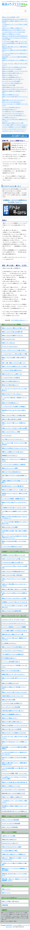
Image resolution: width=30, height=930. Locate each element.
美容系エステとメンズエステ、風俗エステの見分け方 (14, 494)
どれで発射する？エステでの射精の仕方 (13, 111)
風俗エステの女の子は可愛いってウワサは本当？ (14, 542)
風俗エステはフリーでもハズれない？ (12, 394)
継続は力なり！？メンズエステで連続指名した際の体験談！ (14, 869)
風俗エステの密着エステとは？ (10, 94)
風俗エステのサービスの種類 (10, 527)
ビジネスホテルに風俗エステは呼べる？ (13, 562)
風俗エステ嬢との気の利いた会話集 (11, 419)
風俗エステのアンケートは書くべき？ (12, 374)
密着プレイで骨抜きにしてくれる (11, 34)
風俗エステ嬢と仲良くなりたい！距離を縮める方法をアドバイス (14, 763)
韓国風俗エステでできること (10, 455)
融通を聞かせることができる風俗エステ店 (13, 30)
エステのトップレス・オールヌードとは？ (13, 131)
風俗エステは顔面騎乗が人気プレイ (11, 77)
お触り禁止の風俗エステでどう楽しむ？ (13, 79)
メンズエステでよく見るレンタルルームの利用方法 (14, 567)
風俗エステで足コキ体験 (8, 85)
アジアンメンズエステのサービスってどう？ (14, 129)
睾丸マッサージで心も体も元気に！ (11, 102)
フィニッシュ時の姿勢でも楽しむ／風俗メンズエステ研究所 (15, 1)
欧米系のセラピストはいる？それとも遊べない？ (14, 411)
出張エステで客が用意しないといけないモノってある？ (14, 584)
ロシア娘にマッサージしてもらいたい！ (13, 439)
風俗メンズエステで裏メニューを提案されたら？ (14, 423)
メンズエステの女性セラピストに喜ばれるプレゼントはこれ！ (14, 753)
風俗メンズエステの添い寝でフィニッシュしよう (14, 678)
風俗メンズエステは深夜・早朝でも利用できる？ (14, 358)
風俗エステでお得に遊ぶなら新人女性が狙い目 (14, 36)
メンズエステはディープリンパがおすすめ (13, 32)
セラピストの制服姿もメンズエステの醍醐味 (14, 127)
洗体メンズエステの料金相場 (10, 827)
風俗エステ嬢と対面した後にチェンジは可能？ (14, 589)
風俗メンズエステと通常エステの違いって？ (14, 328)
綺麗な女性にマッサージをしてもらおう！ (13, 100)
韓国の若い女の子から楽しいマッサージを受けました (14, 874)
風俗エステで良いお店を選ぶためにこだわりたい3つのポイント (14, 517)
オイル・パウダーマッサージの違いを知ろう (14, 350)
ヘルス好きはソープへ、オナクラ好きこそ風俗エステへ (14, 801)
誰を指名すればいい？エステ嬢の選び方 (13, 486)
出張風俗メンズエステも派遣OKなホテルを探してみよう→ (15, 201)
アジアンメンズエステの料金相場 (11, 823)
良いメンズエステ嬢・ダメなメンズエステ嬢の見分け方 (14, 443)
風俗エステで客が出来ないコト (10, 385)
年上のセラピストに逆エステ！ (10, 843)
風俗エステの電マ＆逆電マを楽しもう (12, 73)
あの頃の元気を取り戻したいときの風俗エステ (14, 19)
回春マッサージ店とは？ (8, 342)
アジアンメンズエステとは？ (10, 346)
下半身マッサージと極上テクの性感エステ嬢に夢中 (14, 864)
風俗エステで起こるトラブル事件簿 (11, 69)
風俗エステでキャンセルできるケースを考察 (14, 598)
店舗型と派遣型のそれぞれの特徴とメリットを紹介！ (14, 481)
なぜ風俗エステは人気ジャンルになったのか (14, 507)
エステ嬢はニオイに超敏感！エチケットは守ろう (14, 512)
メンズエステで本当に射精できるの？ (12, 370)
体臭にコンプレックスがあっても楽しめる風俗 (14, 428)
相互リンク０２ (6, 892)
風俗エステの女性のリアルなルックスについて (14, 448)
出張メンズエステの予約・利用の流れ (12, 575)
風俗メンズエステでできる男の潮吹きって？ (14, 115)
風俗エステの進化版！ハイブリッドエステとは (14, 71)
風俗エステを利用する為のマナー (11, 381)
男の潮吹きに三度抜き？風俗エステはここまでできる (14, 806)
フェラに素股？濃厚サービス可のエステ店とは (14, 125)
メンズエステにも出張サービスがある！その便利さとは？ (14, 606)
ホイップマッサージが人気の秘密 (11, 81)
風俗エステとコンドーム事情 (10, 468)
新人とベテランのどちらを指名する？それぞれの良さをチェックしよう (14, 536)
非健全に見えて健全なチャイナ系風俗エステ (14, 854)
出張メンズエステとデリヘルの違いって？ (13, 558)
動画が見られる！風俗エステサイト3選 (12, 123)
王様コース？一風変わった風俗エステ (12, 28)
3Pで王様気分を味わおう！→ (19, 320)
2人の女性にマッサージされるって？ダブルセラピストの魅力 (14, 777)
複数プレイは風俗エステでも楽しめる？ (13, 451)
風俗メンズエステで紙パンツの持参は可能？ (14, 415)
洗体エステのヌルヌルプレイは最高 (11, 847)
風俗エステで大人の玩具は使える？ (11, 471)
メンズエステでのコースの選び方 (11, 377)
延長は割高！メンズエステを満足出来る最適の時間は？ (14, 747)
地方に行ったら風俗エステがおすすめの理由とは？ (14, 758)
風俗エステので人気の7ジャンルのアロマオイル (14, 503)
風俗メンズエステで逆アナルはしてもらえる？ (14, 89)
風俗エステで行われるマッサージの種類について (14, 742)
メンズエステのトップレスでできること (13, 113)
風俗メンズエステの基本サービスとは (12, 335)
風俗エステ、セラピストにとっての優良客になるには (14, 460)
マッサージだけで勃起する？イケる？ (12, 546)
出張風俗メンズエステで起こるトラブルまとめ (14, 602)
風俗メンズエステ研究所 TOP (10, 17)
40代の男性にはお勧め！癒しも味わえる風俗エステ (15, 531)
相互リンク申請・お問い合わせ (10, 901)
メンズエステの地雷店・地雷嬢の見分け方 (13, 498)
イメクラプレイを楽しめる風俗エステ (12, 83)
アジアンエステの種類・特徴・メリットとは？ (14, 41)
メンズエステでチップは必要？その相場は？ (14, 406)
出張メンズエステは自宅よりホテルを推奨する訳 (14, 593)
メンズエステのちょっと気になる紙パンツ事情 (14, 354)
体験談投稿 (5, 905)
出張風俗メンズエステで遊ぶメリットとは (13, 555)
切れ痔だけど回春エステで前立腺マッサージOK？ (14, 687)
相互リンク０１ (6, 889)
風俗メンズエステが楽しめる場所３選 (12, 331)
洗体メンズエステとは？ (8, 339)
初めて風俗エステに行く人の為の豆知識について (14, 476)
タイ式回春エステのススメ (9, 117)
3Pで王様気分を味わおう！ (9, 109)
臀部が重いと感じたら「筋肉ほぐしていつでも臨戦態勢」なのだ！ (14, 879)
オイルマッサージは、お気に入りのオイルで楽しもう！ (14, 737)
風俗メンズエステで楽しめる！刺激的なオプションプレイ (14, 638)
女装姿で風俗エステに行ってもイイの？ (13, 87)
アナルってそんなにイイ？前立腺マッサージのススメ (14, 666)
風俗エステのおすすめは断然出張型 (11, 611)
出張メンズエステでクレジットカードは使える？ (14, 579)
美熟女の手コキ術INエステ (9, 839)
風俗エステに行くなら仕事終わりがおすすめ (14, 67)
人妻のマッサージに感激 (8, 835)
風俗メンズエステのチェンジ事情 (11, 431)
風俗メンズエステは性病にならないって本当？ (14, 366)
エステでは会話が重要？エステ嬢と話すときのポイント (14, 768)
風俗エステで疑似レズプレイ (10, 75)
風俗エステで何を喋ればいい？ (10, 403)
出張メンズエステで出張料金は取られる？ (13, 571)
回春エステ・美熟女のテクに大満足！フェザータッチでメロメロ (14, 858)
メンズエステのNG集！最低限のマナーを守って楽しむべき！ (15, 522)
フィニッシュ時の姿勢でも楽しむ (11, 107)
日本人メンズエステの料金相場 (10, 819)
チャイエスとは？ (7, 435)
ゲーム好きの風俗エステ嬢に (10, 850)
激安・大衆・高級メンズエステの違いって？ (14, 362)
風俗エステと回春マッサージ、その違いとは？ (14, 489)
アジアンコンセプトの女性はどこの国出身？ (14, 464)
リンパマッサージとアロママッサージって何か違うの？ (14, 389)
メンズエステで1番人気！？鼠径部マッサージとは (14, 398)
